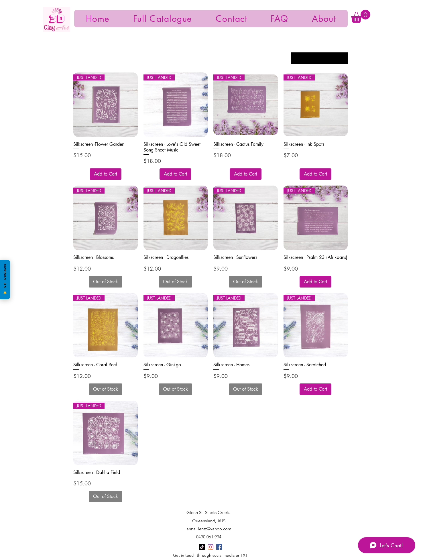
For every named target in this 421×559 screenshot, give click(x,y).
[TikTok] (202, 547)
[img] (56, 31)
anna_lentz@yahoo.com (208, 529)
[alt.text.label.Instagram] (210, 547)
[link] (360, 16)
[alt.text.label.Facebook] (219, 547)
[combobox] (319, 58)
